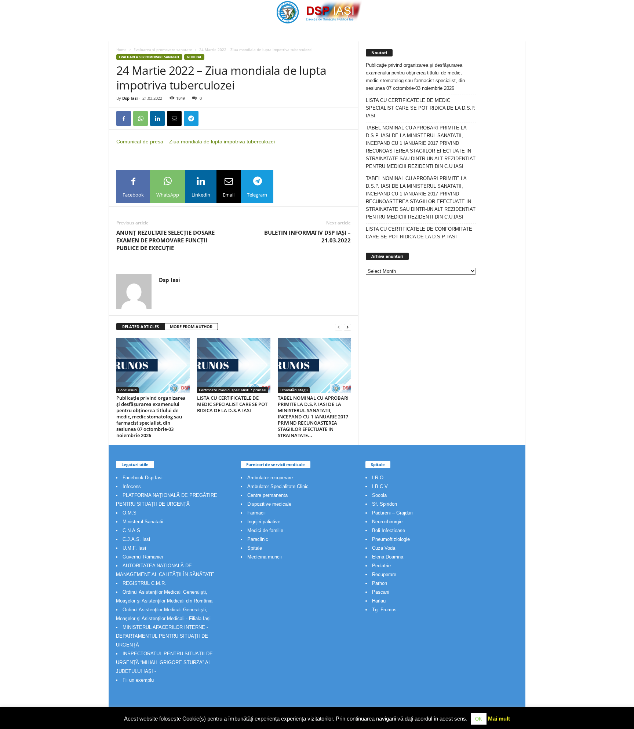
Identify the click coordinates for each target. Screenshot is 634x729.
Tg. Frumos (384, 609)
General (194, 57)
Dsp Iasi (130, 98)
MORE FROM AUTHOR (191, 326)
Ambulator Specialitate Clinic (278, 486)
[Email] (174, 118)
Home (121, 49)
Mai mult (499, 718)
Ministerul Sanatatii (143, 521)
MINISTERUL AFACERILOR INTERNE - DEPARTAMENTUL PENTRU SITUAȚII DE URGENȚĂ (162, 636)
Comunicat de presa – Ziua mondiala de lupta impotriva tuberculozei (195, 141)
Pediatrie (381, 565)
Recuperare (384, 574)
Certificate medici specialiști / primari (232, 389)
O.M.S (129, 513)
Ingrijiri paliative (263, 521)
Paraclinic (257, 539)
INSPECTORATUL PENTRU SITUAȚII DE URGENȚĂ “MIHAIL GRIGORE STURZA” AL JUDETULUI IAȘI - (164, 662)
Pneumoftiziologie (391, 539)
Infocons (132, 486)
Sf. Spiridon (384, 504)
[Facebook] (123, 118)
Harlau (379, 601)
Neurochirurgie (387, 521)
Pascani (380, 592)
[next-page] (347, 327)
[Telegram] (191, 118)
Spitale (254, 548)
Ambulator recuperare (270, 477)
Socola (379, 495)
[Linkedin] (157, 118)
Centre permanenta (267, 495)
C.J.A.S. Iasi (136, 539)
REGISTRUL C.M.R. (144, 583)
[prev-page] (338, 327)
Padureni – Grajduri (392, 513)
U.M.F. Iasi (134, 548)
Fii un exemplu (138, 680)
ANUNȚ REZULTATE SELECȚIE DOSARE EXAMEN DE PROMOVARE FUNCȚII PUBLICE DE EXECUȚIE (165, 240)
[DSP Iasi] (317, 12)
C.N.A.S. (132, 530)
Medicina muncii (264, 557)
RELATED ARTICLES (140, 326)
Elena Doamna (387, 557)
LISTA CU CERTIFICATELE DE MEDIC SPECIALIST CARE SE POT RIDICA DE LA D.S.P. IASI (232, 404)
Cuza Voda (383, 548)
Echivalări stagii (294, 389)
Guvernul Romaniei (143, 557)
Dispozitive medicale (269, 504)
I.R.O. (378, 477)
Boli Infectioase (388, 530)
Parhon (379, 583)
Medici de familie (265, 530)
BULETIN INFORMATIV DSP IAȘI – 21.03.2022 (307, 236)
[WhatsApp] (140, 118)
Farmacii (256, 513)
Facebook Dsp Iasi (143, 477)
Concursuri (127, 389)
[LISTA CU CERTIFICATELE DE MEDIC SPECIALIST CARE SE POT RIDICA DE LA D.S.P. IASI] (233, 365)
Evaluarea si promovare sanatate (163, 49)
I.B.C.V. (380, 486)
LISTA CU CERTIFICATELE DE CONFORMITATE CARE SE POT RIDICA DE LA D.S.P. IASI (419, 232)
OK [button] (478, 719)
